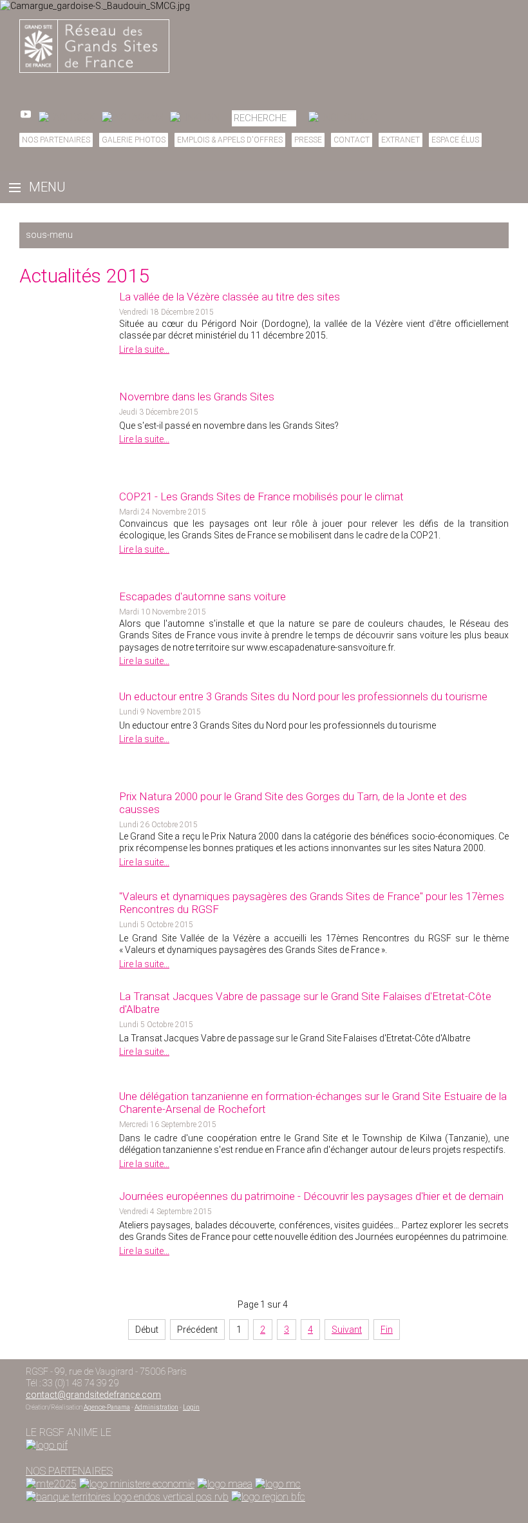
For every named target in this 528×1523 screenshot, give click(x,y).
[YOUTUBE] (25, 117)
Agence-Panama (107, 1407)
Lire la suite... (144, 349)
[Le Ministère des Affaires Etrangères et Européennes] (278, 1484)
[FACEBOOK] (67, 117)
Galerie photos (133, 139)
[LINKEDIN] (195, 117)
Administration (156, 1407)
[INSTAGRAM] (133, 117)
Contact (352, 139)
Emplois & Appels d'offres (230, 139)
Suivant (347, 1329)
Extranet (400, 139)
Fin (387, 1329)
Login (191, 1407)
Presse (308, 139)
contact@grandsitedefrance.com (93, 1395)
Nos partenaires (56, 139)
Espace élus (455, 139)
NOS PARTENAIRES (69, 1471)
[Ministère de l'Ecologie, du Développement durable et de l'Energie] (51, 1484)
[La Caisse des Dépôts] (127, 1497)
